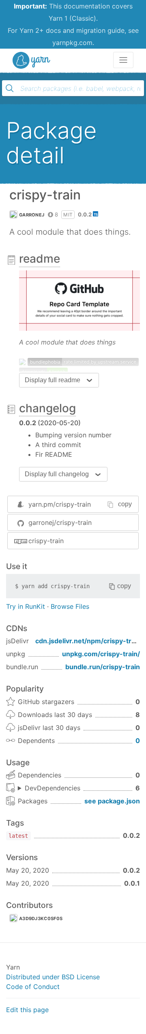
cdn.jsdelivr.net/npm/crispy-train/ (89, 641)
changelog (47, 408)
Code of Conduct (33, 987)
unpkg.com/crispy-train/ (101, 654)
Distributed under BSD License (53, 977)
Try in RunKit (25, 606)
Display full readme (52, 380)
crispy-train (46, 541)
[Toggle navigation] (123, 60)
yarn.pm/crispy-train (59, 504)
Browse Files (70, 606)
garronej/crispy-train (60, 522)
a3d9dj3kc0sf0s (40, 918)
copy (125, 504)
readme (39, 258)
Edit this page (27, 1010)
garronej (31, 215)
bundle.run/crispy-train (102, 667)
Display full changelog (57, 474)
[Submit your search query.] (9, 88)
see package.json (112, 801)
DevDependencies (52, 788)
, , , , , (49, 788)
